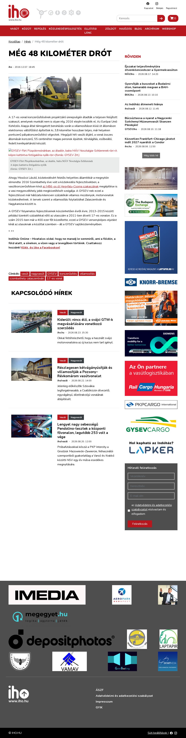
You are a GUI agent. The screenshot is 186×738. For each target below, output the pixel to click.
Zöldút (110, 29)
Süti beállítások (158, 733)
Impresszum (104, 702)
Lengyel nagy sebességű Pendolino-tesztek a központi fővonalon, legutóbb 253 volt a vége (82, 430)
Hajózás (125, 29)
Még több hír (151, 155)
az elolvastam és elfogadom (152, 509)
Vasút (14, 29)
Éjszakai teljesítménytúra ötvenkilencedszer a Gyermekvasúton (151, 68)
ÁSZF (100, 690)
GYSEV (52, 274)
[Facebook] (147, 3)
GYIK (99, 707)
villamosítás (87, 274)
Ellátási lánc (90, 31)
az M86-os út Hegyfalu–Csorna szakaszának (71, 186)
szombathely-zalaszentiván (27, 278)
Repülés (40, 29)
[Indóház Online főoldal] (78, 13)
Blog (138, 29)
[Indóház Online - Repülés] (42, 13)
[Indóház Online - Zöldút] (64, 13)
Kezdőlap (14, 42)
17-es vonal (54, 278)
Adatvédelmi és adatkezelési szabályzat (124, 696)
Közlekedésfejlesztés (65, 29)
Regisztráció (171, 8)
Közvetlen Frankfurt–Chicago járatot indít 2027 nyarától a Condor (150, 140)
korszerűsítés (68, 274)
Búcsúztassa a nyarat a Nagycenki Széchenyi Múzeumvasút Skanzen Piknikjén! (148, 121)
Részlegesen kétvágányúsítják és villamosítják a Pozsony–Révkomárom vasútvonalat (84, 371)
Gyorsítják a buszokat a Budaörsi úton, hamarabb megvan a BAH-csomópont (147, 87)
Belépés (159, 8)
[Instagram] (156, 3)
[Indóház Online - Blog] (57, 13)
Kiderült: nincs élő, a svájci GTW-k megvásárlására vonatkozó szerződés (85, 323)
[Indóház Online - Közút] (50, 13)
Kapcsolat (148, 8)
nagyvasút (37, 274)
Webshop (169, 29)
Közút (26, 29)
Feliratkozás (139, 524)
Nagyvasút (76, 312)
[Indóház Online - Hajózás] (71, 13)
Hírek (27, 42)
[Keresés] (161, 18)
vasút (24, 274)
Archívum (152, 29)
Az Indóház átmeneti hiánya (144, 104)
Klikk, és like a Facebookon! (40, 248)
